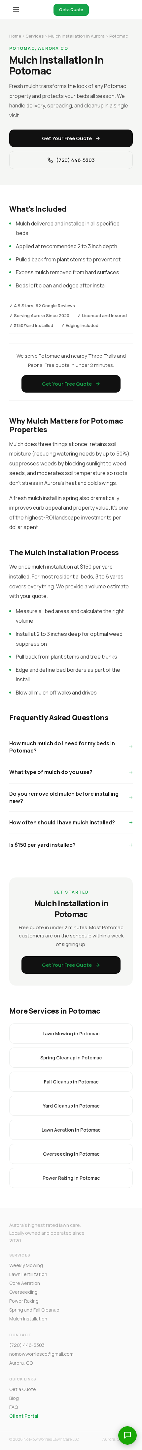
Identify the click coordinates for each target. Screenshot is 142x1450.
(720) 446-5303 (75, 160)
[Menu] (15, 10)
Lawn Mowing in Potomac (71, 1033)
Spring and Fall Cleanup (34, 1310)
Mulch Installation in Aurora (76, 36)
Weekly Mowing (26, 1265)
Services (35, 36)
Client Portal (23, 1416)
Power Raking (24, 1301)
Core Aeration (24, 1283)
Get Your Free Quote (67, 138)
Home (15, 36)
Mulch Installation (28, 1319)
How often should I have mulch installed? (62, 822)
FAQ (13, 1407)
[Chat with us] (127, 1435)
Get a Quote (71, 10)
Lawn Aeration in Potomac (71, 1130)
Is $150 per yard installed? (42, 844)
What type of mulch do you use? (50, 772)
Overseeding (23, 1292)
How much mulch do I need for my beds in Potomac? (62, 747)
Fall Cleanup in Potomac (71, 1082)
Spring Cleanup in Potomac (71, 1057)
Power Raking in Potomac (71, 1178)
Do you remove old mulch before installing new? (64, 797)
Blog (14, 1398)
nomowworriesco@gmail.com (41, 1354)
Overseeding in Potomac (71, 1154)
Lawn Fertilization (28, 1274)
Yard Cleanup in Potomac (71, 1106)
